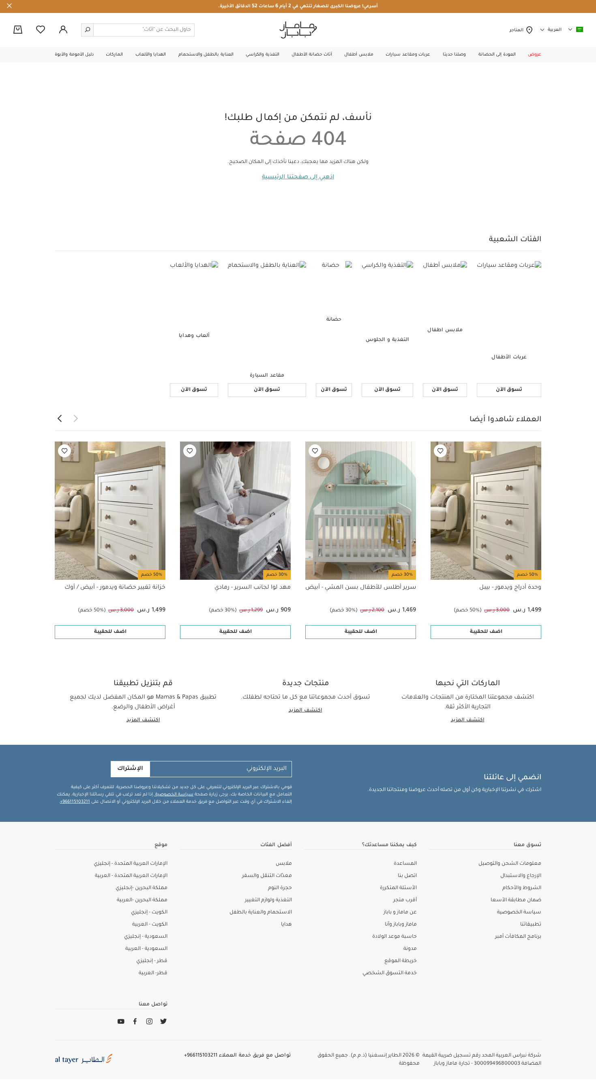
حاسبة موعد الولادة (394, 937)
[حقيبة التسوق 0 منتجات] (18, 30)
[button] (534, 54)
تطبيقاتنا (530, 925)
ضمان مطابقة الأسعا (516, 900)
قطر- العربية (153, 973)
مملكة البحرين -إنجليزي (141, 888)
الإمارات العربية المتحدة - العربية (131, 876)
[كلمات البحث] (87, 30)
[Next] (59, 419)
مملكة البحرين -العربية (142, 900)
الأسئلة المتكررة (398, 888)
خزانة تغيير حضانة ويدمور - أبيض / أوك (114, 588)
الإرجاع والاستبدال (520, 876)
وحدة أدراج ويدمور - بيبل (510, 588)
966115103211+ (75, 802)
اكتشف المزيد (468, 720)
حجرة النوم (280, 888)
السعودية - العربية (146, 949)
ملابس (284, 864)
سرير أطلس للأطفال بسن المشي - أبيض (360, 588)
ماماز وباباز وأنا (401, 925)
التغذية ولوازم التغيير (268, 900)
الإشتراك (130, 769)
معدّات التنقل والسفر (267, 876)
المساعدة (405, 864)
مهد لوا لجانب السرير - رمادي (252, 588)
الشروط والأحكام (521, 888)
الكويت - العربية (149, 925)
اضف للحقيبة (486, 632)
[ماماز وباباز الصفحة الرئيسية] (298, 30)
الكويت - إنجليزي (149, 912)
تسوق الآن (509, 390)
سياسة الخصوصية (173, 794)
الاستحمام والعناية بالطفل (260, 912)
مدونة (410, 949)
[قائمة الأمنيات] (440, 450)
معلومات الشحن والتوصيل (509, 864)
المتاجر (517, 30)
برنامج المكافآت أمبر (518, 937)
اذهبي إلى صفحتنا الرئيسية (298, 177)
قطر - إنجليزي (151, 961)
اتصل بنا (407, 876)
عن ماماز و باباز (400, 912)
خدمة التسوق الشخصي (389, 973)
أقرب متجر (405, 900)
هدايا (286, 925)
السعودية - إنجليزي (145, 937)
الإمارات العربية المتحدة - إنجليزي (130, 864)
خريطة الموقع (400, 961)
